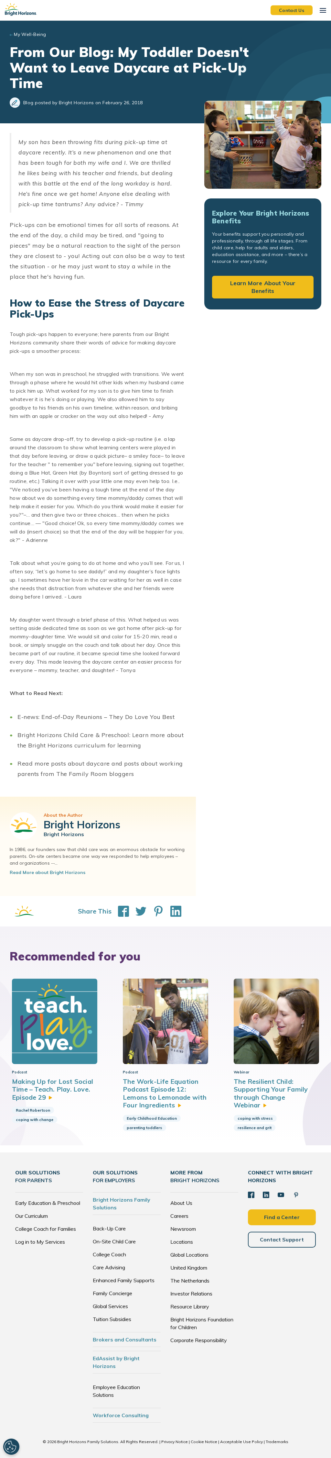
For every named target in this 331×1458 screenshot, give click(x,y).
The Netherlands (189, 1280)
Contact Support (282, 1239)
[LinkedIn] (266, 1195)
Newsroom (183, 1229)
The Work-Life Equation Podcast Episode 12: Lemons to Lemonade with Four (165, 1093)
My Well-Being (30, 34)
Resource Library (189, 1306)
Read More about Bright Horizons (47, 872)
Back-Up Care (109, 1228)
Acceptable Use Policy (241, 1441)
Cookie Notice (204, 1441)
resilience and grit (255, 1127)
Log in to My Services (40, 1242)
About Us (181, 1203)
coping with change (34, 1119)
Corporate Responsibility (198, 1340)
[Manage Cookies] (11, 1447)
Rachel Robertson (33, 1110)
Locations (181, 1242)
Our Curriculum (31, 1216)
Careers (179, 1216)
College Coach (109, 1254)
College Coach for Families (45, 1229)
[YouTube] (281, 1195)
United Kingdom (188, 1267)
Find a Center (282, 1217)
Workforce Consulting (121, 1415)
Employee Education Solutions (116, 1391)
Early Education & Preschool (47, 1203)
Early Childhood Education (152, 1118)
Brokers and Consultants (124, 1339)
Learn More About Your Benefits (263, 287)
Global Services (110, 1306)
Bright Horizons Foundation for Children (201, 1323)
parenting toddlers (144, 1127)
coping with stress (255, 1118)
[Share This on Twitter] (137, 911)
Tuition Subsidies (112, 1319)
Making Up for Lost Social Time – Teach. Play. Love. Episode (52, 1089)
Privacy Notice (174, 1441)
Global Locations (189, 1254)
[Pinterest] (296, 1195)
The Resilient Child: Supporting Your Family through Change (271, 1093)
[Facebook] (251, 1195)
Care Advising (109, 1267)
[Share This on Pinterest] (155, 911)
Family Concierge (112, 1293)
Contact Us (291, 10)
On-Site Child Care (114, 1241)
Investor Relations (191, 1293)
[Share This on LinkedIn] (172, 911)
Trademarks (277, 1441)
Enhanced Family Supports (124, 1280)
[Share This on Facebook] (120, 911)
